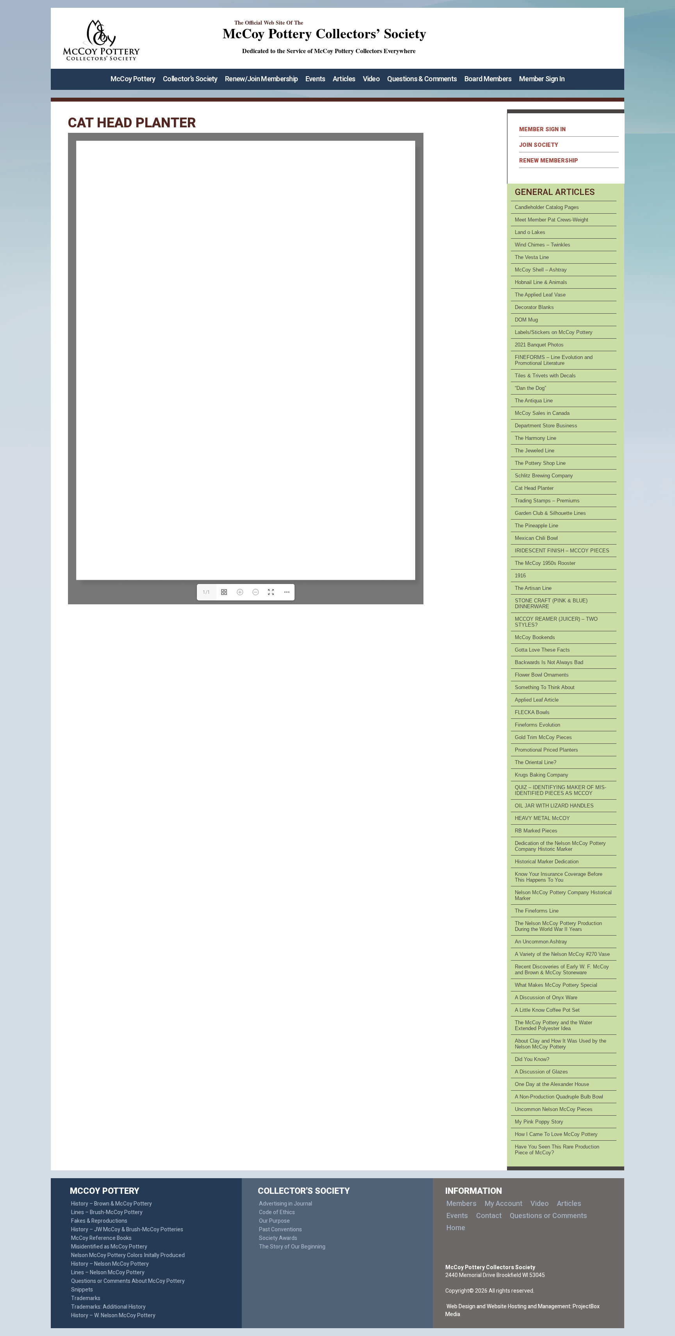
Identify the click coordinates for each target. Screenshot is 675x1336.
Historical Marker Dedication (547, 861)
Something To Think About (545, 687)
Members (461, 1203)
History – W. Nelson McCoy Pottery (113, 1315)
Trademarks (85, 1298)
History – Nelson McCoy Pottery (110, 1264)
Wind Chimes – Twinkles (542, 245)
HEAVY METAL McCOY (542, 818)
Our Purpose (274, 1221)
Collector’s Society (190, 79)
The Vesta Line (532, 257)
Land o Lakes (530, 232)
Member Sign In (541, 79)
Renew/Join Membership (261, 79)
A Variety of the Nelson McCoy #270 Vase (562, 954)
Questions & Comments (422, 79)
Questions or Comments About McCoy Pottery (128, 1281)
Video (371, 79)
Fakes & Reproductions (99, 1221)
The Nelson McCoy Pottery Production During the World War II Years (558, 926)
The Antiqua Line (534, 401)
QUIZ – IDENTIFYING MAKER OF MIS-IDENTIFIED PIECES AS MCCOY (560, 790)
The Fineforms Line (537, 911)
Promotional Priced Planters (546, 750)
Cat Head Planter (534, 488)
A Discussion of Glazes (541, 1072)
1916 (520, 576)
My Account (503, 1203)
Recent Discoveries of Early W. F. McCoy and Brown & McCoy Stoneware (562, 969)
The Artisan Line (533, 588)
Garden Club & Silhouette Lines (550, 513)
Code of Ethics (277, 1212)
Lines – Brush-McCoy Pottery (107, 1212)
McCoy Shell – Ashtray (541, 270)
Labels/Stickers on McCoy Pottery (554, 332)
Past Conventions (280, 1229)
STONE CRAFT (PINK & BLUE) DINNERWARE (551, 603)
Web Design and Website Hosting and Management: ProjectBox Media (522, 1310)
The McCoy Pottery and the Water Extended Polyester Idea (553, 1025)
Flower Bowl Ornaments (542, 675)
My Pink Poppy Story (539, 1122)
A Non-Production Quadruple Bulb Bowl (559, 1097)
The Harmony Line (535, 438)
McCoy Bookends (535, 637)
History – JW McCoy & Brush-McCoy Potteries (127, 1229)
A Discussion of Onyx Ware (546, 997)
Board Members (488, 79)
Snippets (82, 1290)
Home (455, 1228)
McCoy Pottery (133, 79)
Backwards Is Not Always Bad (549, 662)
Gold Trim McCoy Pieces (543, 737)
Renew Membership (548, 161)
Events (315, 79)
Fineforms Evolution (537, 725)
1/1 (206, 592)
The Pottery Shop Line (540, 463)
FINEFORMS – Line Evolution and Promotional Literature (554, 360)
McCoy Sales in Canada (542, 413)
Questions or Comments (548, 1216)
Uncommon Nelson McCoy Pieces (554, 1109)
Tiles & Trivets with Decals (545, 376)
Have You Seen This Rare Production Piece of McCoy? (557, 1150)
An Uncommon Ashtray (541, 942)
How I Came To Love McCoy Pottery (556, 1134)
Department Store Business (546, 426)
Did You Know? (532, 1059)
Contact (489, 1216)
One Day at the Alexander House (552, 1084)
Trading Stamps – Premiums (547, 501)
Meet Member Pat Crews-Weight (551, 220)
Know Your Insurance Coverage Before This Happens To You (558, 877)
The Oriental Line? (535, 762)
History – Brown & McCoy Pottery (111, 1204)
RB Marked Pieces (536, 831)
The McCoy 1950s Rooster (545, 563)
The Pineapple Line (536, 526)
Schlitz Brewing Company (544, 476)
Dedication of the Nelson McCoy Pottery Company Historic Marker (560, 846)
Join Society (538, 145)
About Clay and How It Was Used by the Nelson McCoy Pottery (560, 1044)
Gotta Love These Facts (542, 650)
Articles (344, 79)
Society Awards (278, 1238)
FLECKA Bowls (532, 712)
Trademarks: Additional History (108, 1307)
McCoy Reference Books (101, 1238)
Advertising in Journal (285, 1204)
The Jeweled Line (534, 451)
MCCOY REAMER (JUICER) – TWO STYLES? (556, 622)
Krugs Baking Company (541, 775)
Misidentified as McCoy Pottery (109, 1247)
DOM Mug (526, 320)
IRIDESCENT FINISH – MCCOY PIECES (562, 551)
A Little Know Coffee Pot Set (547, 1010)
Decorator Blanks (534, 307)
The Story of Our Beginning (292, 1247)
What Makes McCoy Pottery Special (556, 985)
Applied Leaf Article (537, 700)
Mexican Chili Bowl (536, 538)
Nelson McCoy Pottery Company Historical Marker (563, 895)
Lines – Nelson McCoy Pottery (108, 1272)
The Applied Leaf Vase (540, 295)
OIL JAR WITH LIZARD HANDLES (554, 806)
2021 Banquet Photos (539, 345)
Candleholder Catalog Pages (547, 207)
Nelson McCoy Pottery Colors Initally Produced (128, 1255)
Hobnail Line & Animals (541, 282)
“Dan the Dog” (530, 388)
